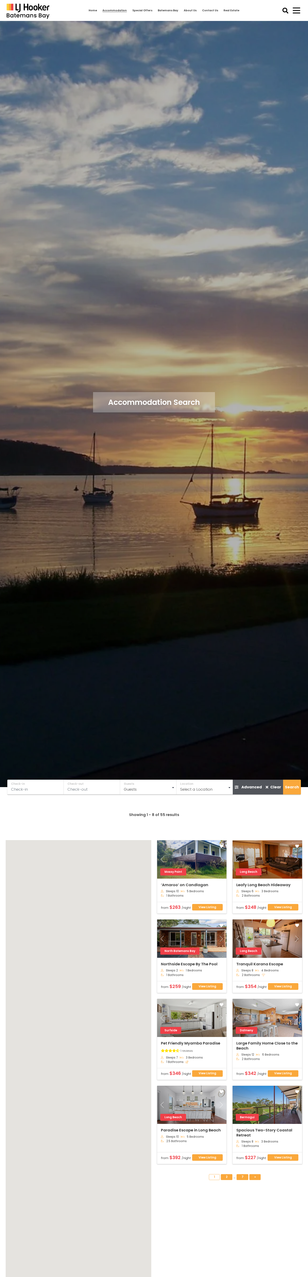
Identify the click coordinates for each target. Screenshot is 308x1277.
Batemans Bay (168, 10)
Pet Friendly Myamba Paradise (190, 1043)
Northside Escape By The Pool (189, 964)
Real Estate (231, 10)
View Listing (207, 907)
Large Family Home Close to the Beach (267, 1046)
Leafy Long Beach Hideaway (263, 884)
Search (292, 787)
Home (93, 10)
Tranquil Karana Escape (259, 964)
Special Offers (142, 10)
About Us (190, 10)
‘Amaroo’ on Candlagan (184, 884)
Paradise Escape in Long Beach (191, 1130)
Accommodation (114, 10)
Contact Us (210, 10)
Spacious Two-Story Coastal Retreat (264, 1132)
